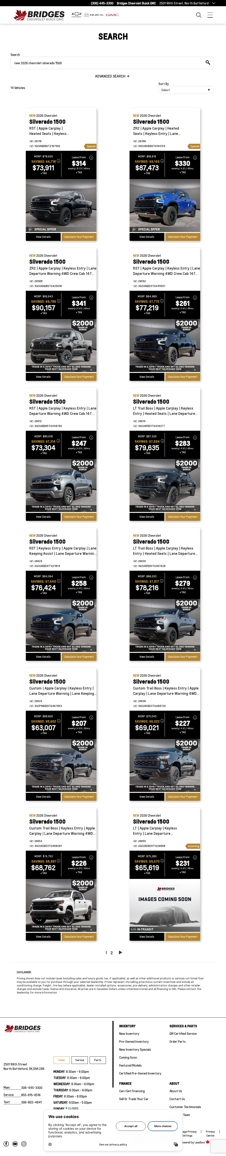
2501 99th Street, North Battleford (184, 3)
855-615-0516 (31, 1095)
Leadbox (200, 1142)
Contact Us (177, 1099)
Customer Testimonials (185, 1107)
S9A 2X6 (38, 1069)
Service (79, 1060)
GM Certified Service (183, 1033)
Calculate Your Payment (79, 236)
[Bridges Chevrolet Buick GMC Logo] (41, 15)
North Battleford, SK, (18, 1069)
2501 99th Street (15, 1064)
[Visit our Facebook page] (6, 1144)
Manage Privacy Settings (187, 1133)
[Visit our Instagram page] (23, 1144)
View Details (43, 236)
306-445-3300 (31, 1088)
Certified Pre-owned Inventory (140, 1073)
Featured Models (130, 1065)
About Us (176, 1091)
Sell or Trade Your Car (134, 1099)
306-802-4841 (31, 1102)
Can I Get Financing (132, 1091)
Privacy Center (210, 1133)
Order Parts (178, 1041)
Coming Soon (128, 1057)
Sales (61, 1060)
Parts (97, 1060)
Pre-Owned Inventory (134, 1041)
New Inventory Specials (135, 1049)
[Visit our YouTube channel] (15, 1144)
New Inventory (129, 1033)
